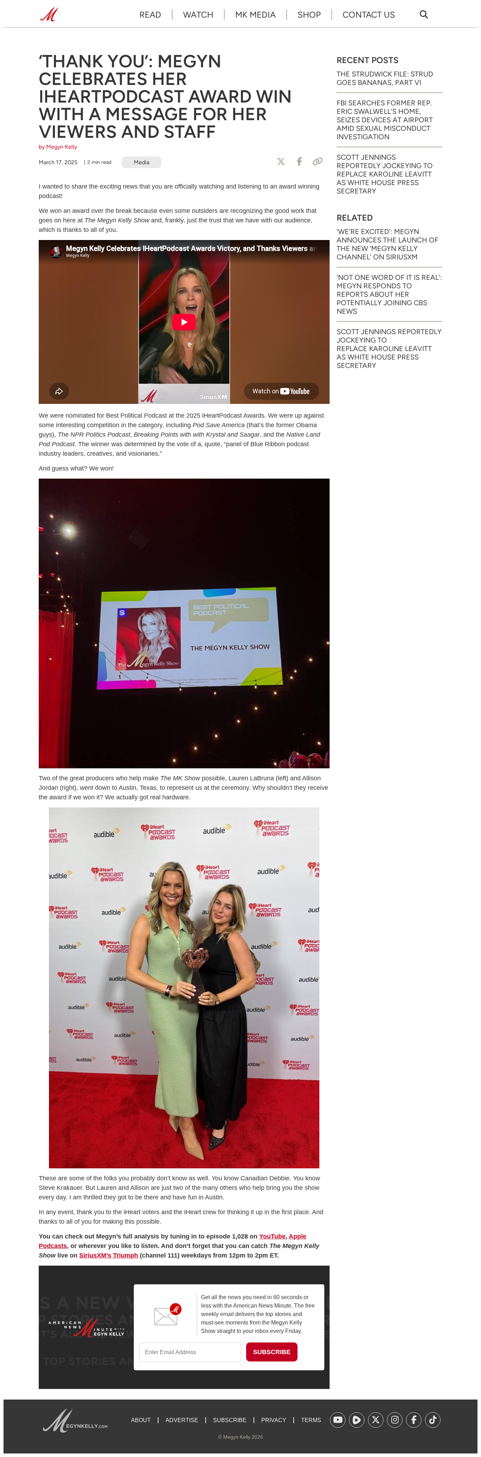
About (141, 1420)
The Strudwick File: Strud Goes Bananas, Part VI (385, 78)
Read (150, 15)
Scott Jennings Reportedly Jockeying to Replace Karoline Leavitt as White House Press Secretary (385, 174)
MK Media (255, 15)
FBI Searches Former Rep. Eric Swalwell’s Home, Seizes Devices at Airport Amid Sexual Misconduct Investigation (385, 120)
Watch (198, 15)
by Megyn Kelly (58, 146)
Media (141, 162)
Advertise (181, 1420)
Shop (309, 15)
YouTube (272, 1236)
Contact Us (369, 15)
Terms (311, 1420)
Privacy (273, 1420)
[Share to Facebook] (299, 161)
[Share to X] (281, 161)
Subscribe (229, 1420)
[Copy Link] (317, 161)
